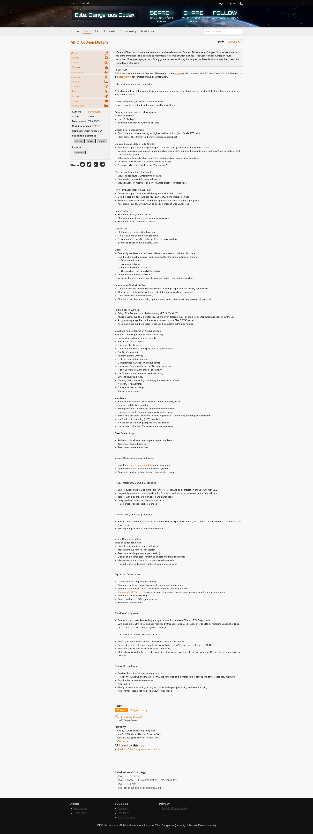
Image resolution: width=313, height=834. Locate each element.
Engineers (76, 67)
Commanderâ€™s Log (129, 592)
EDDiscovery (128, 776)
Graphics (76, 82)
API (97, 31)
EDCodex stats (126, 817)
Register (232, 3)
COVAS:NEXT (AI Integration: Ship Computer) (147, 780)
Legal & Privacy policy (175, 808)
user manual (125, 76)
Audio (74, 53)
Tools (87, 31)
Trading (75, 101)
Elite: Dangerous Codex (105, 15)
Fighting (75, 77)
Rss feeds (123, 813)
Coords (75, 58)
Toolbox (146, 31)
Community (127, 31)
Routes (75, 91)
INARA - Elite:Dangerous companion (139, 749)
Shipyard (75, 96)
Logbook (75, 86)
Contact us (80, 813)
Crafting (75, 62)
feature (178, 73)
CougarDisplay (138, 710)
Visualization (77, 106)
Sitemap (122, 808)
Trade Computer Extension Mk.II (139, 787)
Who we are (80, 808)
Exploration (77, 72)
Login (221, 3)
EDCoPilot (126, 784)
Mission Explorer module (139, 465)
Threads (109, 31)
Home (74, 31)
